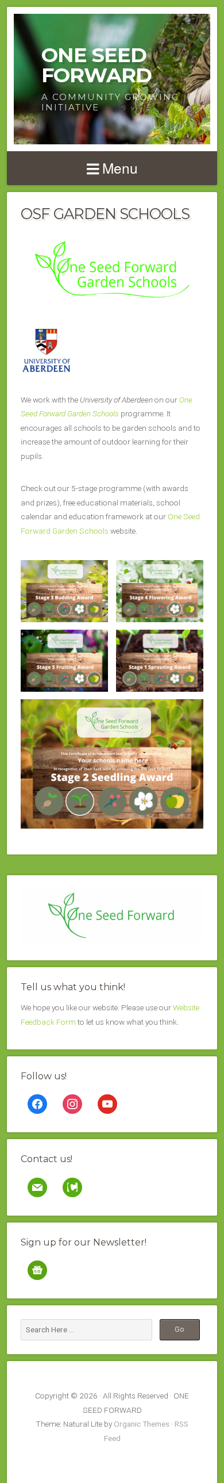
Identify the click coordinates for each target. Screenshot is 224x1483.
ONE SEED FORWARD (96, 65)
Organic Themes (141, 1423)
